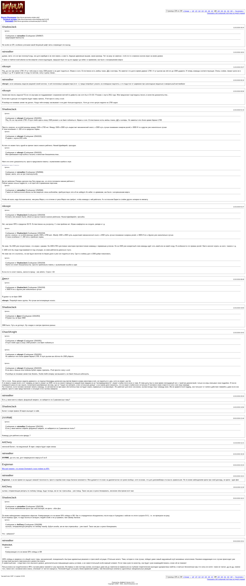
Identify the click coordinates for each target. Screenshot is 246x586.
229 (218, 11)
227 (212, 11)
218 (199, 11)
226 (209, 11)
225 (206, 11)
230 (222, 11)
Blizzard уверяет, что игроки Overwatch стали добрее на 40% (25, 469)
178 (196, 11)
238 (231, 11)
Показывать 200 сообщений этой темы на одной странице (226, 13)
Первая (186, 11)
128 (193, 11)
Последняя (239, 11)
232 (228, 11)
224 (202, 11)
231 (225, 11)
